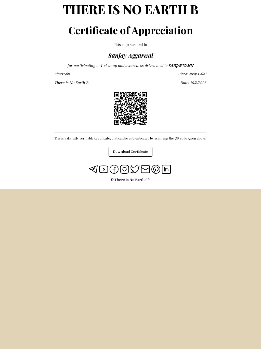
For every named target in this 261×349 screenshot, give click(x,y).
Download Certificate (130, 152)
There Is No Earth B (131, 9)
